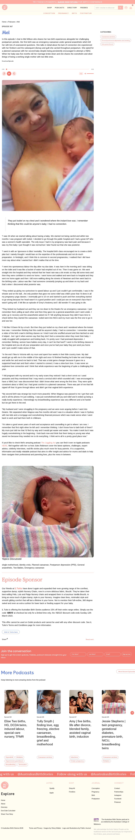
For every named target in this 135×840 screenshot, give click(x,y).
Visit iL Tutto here (11, 632)
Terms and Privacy (35, 828)
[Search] (120, 8)
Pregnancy (95, 792)
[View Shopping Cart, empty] (130, 7)
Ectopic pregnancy (77, 761)
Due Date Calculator (8, 810)
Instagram (117, 795)
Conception (96, 788)
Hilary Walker (56, 828)
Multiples (19, 757)
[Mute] (85, 73)
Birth (93, 795)
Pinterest (117, 802)
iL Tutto (18, 588)
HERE (4, 446)
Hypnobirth (9, 757)
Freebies (72, 792)
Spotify (52, 788)
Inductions (74, 757)
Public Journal (85, 828)
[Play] (9, 73)
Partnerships (118, 792)
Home (4, 22)
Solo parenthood (107, 44)
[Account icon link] (126, 7)
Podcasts (11, 22)
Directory (4, 807)
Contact (117, 788)
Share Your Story (7, 814)
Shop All (72, 788)
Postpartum (96, 799)
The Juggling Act (48, 443)
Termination (22, 764)
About (3, 804)
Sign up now (126, 654)
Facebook (117, 799)
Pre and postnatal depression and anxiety (116, 40)
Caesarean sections (108, 37)
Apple (52, 793)
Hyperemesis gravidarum (14, 761)
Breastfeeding (10, 764)
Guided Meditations (68, 1)
